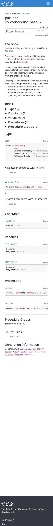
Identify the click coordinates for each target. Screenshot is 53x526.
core (7, 13)
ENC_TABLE (12, 262)
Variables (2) (16, 118)
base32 (26, 13)
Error (9, 140)
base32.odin (14, 336)
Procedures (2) (18, 122)
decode (12, 172)
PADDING (11, 220)
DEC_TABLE (12, 243)
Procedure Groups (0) (23, 127)
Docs (3, 524)
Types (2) (14, 109)
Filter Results (42, 35)
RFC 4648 (9, 51)
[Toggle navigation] (48, 3)
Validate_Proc (13, 181)
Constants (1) (17, 113)
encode (10, 303)
